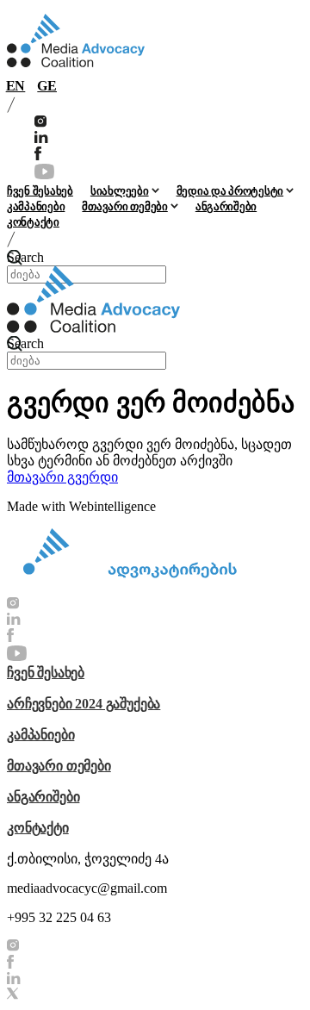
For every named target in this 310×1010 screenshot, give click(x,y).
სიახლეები (119, 190)
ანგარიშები (226, 206)
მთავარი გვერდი (62, 477)
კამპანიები (36, 206)
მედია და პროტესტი (230, 190)
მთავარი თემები (124, 206)
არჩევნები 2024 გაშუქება (83, 703)
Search (25, 257)
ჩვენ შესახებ (40, 190)
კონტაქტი (33, 221)
